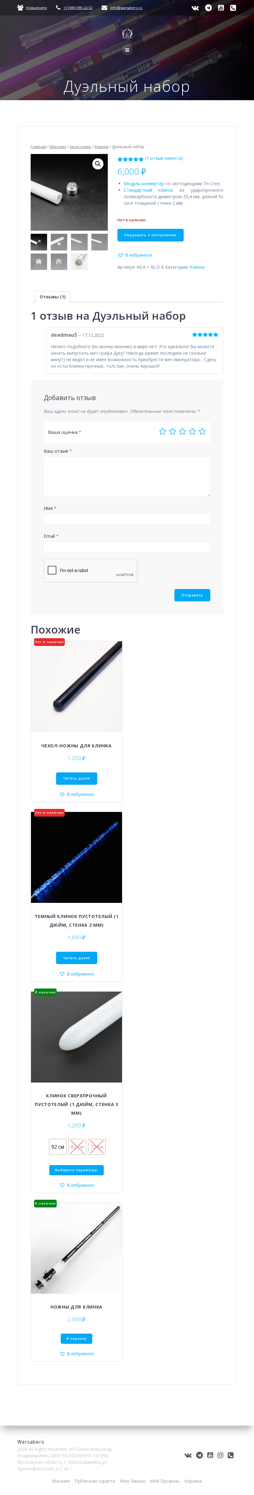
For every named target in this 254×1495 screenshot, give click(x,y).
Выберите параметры (76, 1170)
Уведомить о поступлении (151, 235)
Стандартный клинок (148, 190)
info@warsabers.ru (126, 7)
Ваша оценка (64, 432)
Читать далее (76, 778)
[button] (97, 163)
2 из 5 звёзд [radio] (172, 431)
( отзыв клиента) (164, 158)
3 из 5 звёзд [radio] (182, 431)
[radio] (57, 1147)
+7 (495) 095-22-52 (78, 7)
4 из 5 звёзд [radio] (192, 431)
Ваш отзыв (58, 451)
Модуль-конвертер (144, 183)
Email (51, 536)
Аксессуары (80, 146)
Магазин (58, 146)
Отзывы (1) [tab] (53, 297)
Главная (38, 146)
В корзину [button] (77, 1338)
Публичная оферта (95, 1481)
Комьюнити (36, 7)
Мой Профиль (165, 1481)
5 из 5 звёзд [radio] (202, 431)
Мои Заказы (132, 1481)
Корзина (193, 1481)
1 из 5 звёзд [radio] (162, 431)
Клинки (101, 146)
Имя (50, 508)
